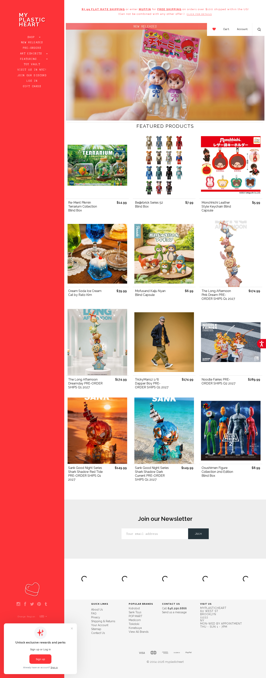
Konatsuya (135, 627)
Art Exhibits (32, 53)
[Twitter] (32, 604)
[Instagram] (18, 604)
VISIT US (206, 604)
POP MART (135, 616)
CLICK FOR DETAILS (199, 14)
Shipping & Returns (103, 621)
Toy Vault (32, 64)
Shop (32, 37)
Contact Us (98, 633)
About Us (97, 609)
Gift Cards (32, 86)
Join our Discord (32, 75)
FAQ (93, 613)
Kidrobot (134, 608)
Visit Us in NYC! (32, 69)
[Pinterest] (39, 604)
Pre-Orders (32, 48)
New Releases (32, 42)
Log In (32, 81)
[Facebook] (25, 604)
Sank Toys (135, 612)
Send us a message (174, 612)
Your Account (99, 625)
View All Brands (139, 631)
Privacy (95, 617)
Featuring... (32, 59)
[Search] (259, 30)
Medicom (135, 620)
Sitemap (96, 629)
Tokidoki (134, 624)
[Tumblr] (46, 604)
